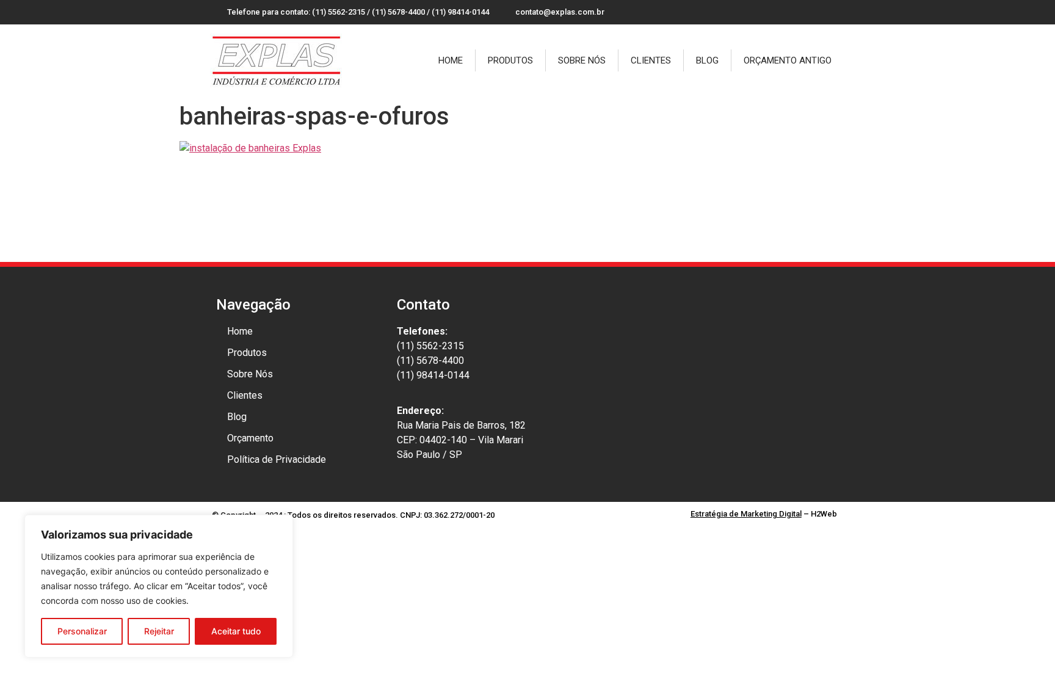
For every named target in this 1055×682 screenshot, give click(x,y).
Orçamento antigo (788, 60)
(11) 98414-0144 (433, 375)
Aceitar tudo (236, 631)
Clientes (651, 60)
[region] (158, 586)
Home (450, 60)
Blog (707, 60)
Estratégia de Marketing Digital (746, 513)
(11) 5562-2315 (430, 346)
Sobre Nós (582, 60)
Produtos (510, 60)
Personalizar (82, 631)
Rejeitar (159, 631)
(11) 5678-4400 (430, 360)
